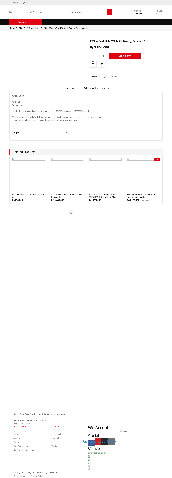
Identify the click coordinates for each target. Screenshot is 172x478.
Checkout (55, 438)
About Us (17, 438)
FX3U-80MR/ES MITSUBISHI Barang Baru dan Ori (66, 195)
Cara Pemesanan (20, 446)
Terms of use (19, 476)
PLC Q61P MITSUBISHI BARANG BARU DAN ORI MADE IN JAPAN (103, 195)
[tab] (68, 88)
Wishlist (54, 446)
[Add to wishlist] (93, 64)
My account (56, 434)
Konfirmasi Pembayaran (23, 450)
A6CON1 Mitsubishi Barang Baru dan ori (28, 195)
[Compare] (102, 64)
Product (16, 442)
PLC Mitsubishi (33, 28)
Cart (52, 442)
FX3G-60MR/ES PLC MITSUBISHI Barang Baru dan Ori (141, 195)
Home (12, 28)
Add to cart (125, 56)
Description (68, 88)
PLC (20, 28)
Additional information (97, 88)
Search (109, 12)
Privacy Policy (37, 476)
